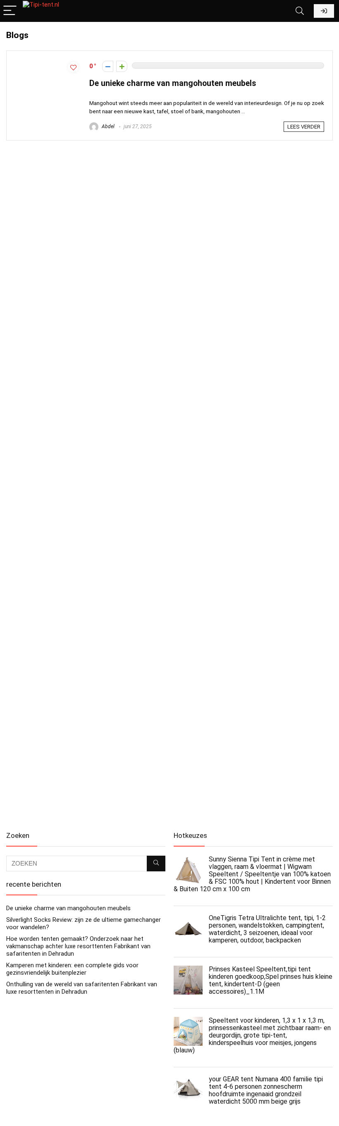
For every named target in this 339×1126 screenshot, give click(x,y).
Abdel (107, 126)
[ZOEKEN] (156, 863)
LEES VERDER (303, 127)
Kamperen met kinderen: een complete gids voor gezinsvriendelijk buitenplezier (72, 968)
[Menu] (10, 11)
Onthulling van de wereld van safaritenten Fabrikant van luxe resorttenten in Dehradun (81, 987)
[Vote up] (121, 66)
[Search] (300, 11)
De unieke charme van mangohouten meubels (172, 83)
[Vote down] (107, 66)
